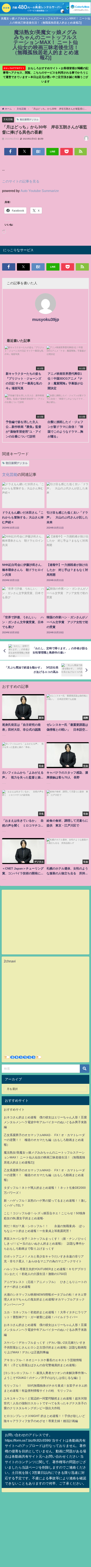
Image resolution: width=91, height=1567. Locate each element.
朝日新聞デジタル (29, 119)
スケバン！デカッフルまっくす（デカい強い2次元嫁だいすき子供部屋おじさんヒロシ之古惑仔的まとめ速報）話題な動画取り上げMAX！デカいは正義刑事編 (45, 1347)
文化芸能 (8, 119)
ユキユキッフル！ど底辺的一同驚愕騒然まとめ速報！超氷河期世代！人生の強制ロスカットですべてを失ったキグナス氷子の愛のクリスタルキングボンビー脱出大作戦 (45, 1403)
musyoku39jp (45, 319)
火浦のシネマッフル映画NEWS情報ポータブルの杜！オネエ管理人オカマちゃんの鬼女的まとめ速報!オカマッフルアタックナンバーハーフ (45, 1299)
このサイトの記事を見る (20, 181)
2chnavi (10, 961)
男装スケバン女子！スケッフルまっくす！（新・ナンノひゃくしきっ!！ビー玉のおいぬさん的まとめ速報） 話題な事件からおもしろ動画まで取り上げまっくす (45, 1243)
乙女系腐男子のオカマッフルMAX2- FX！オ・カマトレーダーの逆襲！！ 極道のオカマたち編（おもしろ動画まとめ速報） (44, 1140)
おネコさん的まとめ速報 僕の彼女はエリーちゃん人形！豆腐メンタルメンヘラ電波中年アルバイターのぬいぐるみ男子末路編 (45, 1122)
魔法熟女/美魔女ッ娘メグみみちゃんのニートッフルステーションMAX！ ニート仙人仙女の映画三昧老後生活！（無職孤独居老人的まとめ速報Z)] (44, 1157)
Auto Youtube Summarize (40, 190)
